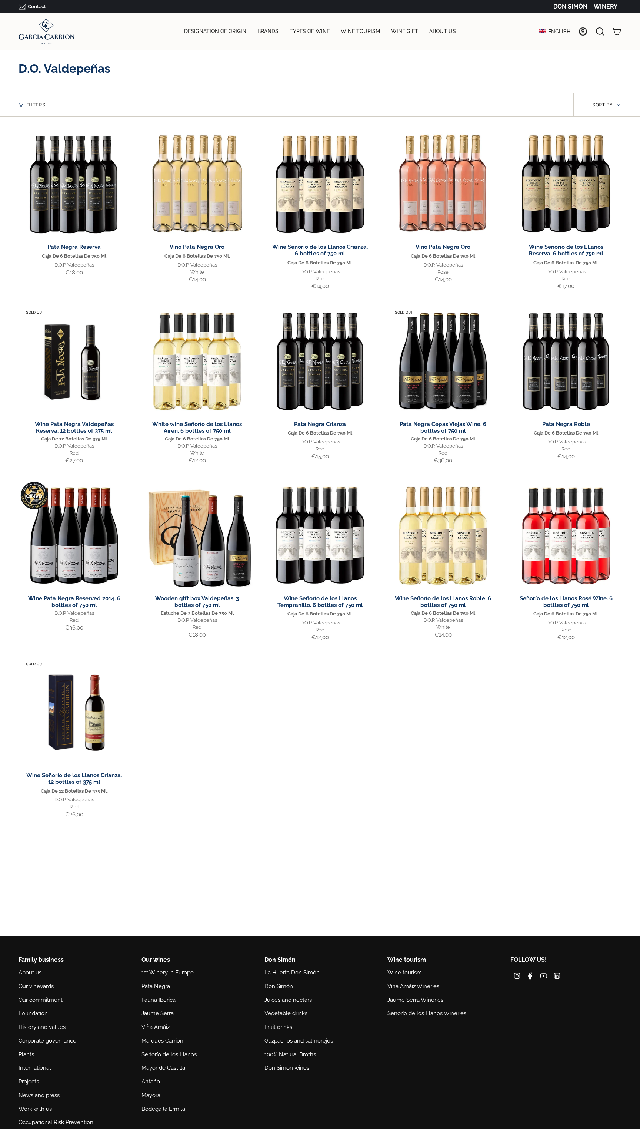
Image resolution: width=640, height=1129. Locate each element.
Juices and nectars (288, 1000)
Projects (29, 1081)
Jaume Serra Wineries (415, 1000)
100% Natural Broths (290, 1054)
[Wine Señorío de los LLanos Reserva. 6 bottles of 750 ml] (565, 184)
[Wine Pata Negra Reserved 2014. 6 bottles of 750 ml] (74, 535)
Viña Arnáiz (155, 1027)
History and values (42, 1027)
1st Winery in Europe (167, 972)
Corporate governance (47, 1040)
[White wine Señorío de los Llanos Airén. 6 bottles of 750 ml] (197, 361)
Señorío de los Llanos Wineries (426, 1013)
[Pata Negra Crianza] (320, 361)
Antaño (150, 1081)
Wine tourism (404, 972)
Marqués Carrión (162, 1040)
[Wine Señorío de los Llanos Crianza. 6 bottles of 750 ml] (320, 184)
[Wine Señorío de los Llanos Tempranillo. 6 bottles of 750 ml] (320, 535)
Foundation (33, 1013)
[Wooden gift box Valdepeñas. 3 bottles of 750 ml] (197, 535)
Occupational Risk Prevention (56, 1122)
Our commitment (41, 1000)
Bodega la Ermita (163, 1109)
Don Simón (278, 986)
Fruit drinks (278, 1027)
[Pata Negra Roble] (565, 361)
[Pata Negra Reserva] (74, 184)
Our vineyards (36, 986)
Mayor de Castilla (163, 1067)
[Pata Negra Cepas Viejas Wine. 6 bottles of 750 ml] (443, 361)
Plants (26, 1054)
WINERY (606, 6)
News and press (39, 1095)
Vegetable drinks (285, 1013)
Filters (35, 105)
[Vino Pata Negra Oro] (197, 184)
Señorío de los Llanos (169, 1054)
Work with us (35, 1109)
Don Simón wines (286, 1067)
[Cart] (617, 31)
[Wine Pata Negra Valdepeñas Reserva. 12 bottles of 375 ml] (74, 361)
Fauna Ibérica (158, 1000)
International (35, 1067)
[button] (215, 31)
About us (30, 972)
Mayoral (151, 1095)
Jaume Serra (157, 1013)
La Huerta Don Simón (292, 972)
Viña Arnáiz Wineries (413, 986)
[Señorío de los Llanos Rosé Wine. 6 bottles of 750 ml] (565, 535)
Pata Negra (155, 986)
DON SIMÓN (570, 6)
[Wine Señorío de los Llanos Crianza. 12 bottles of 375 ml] (74, 712)
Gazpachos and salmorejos (298, 1040)
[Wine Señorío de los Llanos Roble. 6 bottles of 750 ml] (443, 535)
